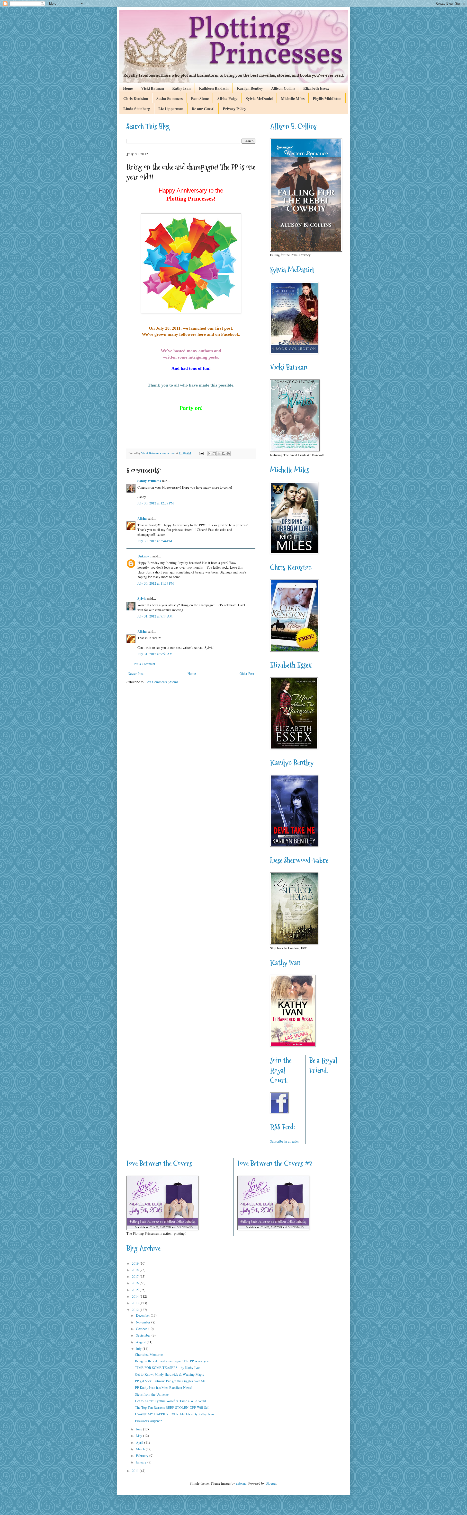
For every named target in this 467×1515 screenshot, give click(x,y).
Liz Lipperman (170, 108)
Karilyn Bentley (250, 88)
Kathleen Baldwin (214, 88)
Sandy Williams (149, 480)
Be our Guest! (203, 108)
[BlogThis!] (214, 453)
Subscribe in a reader (284, 1141)
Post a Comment (144, 663)
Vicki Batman (152, 88)
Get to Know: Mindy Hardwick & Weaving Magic (169, 1374)
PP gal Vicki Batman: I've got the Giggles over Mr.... (172, 1381)
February (142, 1455)
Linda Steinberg (136, 108)
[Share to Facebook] (223, 453)
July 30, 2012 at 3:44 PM (154, 540)
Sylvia (141, 598)
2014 (136, 1296)
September (144, 1335)
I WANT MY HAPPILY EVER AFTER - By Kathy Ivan (174, 1414)
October (142, 1328)
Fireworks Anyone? (148, 1420)
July (139, 1348)
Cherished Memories (149, 1354)
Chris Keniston (135, 98)
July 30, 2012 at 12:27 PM (155, 503)
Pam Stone (200, 98)
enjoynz (241, 1483)
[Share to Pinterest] (228, 453)
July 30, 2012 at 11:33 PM (155, 583)
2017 (136, 1276)
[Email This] (209, 453)
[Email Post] (201, 453)
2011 (136, 1470)
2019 (136, 1263)
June (139, 1429)
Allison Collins (283, 88)
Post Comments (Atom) (161, 681)
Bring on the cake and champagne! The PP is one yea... (173, 1361)
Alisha (142, 518)
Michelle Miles (293, 98)
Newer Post (136, 673)
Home (128, 88)
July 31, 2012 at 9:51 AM (154, 654)
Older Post (247, 673)
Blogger (271, 1483)
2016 (136, 1283)
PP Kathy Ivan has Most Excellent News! (163, 1387)
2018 (136, 1270)
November (143, 1322)
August (141, 1342)
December (143, 1315)
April (140, 1442)
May (139, 1435)
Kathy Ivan (181, 88)
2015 (136, 1289)
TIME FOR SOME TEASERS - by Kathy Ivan (167, 1367)
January (141, 1462)
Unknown (144, 556)
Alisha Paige (227, 98)
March (141, 1449)
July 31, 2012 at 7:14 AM (154, 616)
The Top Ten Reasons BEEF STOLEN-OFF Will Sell (172, 1407)
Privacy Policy (234, 108)
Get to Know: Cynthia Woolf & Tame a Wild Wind (170, 1401)
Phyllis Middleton (327, 98)
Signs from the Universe (152, 1394)
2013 (136, 1303)
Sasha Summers (169, 98)
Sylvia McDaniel (259, 98)
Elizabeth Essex (316, 88)
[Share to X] (218, 453)
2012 (136, 1309)
